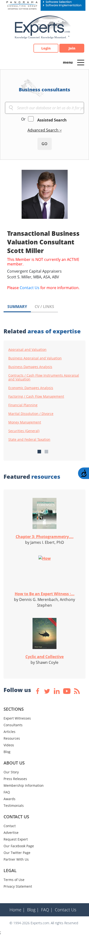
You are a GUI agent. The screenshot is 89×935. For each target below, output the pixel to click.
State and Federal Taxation (29, 439)
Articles (9, 731)
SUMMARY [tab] (17, 306)
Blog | (33, 910)
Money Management (24, 422)
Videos (9, 745)
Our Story (11, 772)
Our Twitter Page (17, 852)
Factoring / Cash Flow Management (36, 396)
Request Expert (16, 839)
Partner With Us (16, 859)
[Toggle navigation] (80, 62)
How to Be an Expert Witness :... (45, 593)
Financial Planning (22, 405)
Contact (10, 826)
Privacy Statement (18, 886)
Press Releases (15, 778)
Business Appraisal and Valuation (35, 358)
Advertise (11, 832)
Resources (12, 738)
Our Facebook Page (19, 846)
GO (44, 143)
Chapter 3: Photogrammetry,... (45, 536)
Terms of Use (14, 879)
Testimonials (14, 805)
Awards (9, 799)
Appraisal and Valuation (27, 350)
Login (46, 48)
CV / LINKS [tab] (44, 306)
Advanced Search (43, 130)
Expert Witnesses (17, 718)
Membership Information (24, 785)
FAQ (7, 792)
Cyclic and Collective (44, 656)
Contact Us (29, 287)
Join (72, 48)
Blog (7, 751)
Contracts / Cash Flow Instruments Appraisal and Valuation (43, 377)
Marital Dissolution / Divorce (30, 414)
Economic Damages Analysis (30, 388)
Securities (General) (23, 431)
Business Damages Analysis (30, 367)
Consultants (13, 725)
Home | (17, 910)
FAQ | (47, 910)
